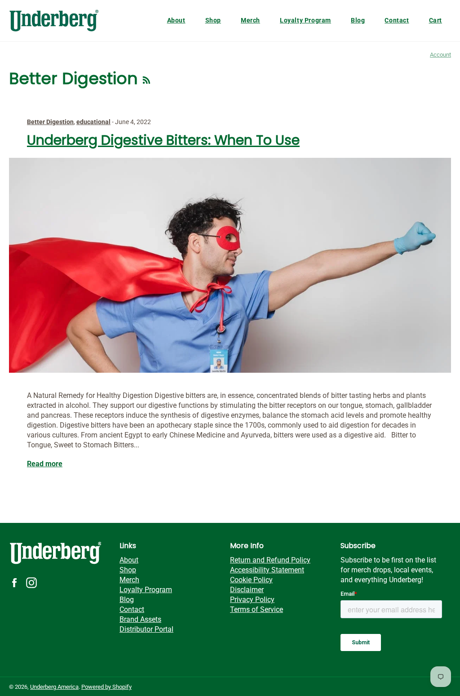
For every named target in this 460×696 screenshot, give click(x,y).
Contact (397, 20)
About (176, 20)
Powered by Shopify (106, 686)
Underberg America (54, 686)
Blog (358, 20)
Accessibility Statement (267, 570)
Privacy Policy (252, 599)
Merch (250, 20)
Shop (213, 20)
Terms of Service (256, 609)
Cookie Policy (251, 580)
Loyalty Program (305, 20)
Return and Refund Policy (270, 560)
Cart (435, 20)
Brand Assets (140, 619)
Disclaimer (247, 589)
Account (440, 54)
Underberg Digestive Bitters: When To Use (163, 140)
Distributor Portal (146, 629)
